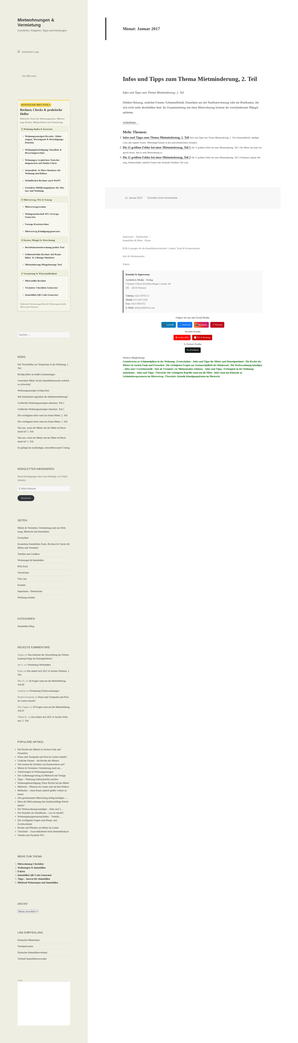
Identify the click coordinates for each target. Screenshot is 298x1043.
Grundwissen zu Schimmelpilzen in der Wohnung (149, 361)
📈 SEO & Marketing (202, 337)
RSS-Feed (23, 566)
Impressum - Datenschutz (30, 591)
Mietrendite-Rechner (35, 281)
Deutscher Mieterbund (28, 940)
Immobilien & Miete (133, 240)
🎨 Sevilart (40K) (182, 337)
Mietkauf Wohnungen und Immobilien (38, 882)
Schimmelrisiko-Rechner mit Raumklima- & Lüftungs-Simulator (43, 256)
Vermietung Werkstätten (39, 664)
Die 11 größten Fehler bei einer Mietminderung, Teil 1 (157, 147)
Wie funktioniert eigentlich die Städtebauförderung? (43, 396)
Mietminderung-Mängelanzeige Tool (43, 264)
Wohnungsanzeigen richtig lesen (33, 390)
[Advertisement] (44, 1003)
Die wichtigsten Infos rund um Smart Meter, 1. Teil (42, 421)
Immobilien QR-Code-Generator (41, 295)
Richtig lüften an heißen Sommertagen (36, 374)
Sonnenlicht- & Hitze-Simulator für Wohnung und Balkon (43, 172)
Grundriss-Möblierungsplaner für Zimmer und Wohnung (45, 189)
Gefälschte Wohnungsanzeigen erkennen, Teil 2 (41, 403)
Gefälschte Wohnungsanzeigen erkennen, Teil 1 (41, 409)
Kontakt (21, 585)
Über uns (22, 579)
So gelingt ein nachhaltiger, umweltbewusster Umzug (44, 447)
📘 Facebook (184, 324)
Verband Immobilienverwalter (32, 958)
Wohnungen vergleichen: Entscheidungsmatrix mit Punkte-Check (42, 162)
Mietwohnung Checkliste (31, 864)
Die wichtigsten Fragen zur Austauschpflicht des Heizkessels (197, 365)
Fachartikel (23, 537)
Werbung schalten (26, 597)
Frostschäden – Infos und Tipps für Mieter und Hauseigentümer (210, 361)
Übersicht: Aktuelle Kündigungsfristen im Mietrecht (192, 376)
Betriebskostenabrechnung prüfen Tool (44, 247)
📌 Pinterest (217, 324)
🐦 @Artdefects (193, 350)
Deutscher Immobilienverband (32, 952)
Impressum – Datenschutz (135, 236)
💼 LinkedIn (168, 324)
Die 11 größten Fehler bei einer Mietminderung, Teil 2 (157, 157)
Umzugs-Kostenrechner (37, 224)
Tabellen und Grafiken (29, 554)
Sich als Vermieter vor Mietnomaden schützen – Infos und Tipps (188, 369)
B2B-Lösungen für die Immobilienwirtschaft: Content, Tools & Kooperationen (161, 248)
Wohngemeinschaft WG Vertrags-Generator (42, 215)
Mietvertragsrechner (35, 207)
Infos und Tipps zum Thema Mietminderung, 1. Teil (156, 137)
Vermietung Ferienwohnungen (44, 691)
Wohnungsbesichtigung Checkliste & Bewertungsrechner (43, 151)
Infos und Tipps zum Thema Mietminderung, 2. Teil (190, 79)
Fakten (21, 871)
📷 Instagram (201, 324)
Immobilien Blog (26, 626)
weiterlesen (131, 122)
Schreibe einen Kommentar (162, 198)
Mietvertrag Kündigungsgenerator (42, 231)
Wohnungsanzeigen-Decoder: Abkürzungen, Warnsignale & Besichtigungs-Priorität (44, 139)
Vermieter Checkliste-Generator (41, 288)
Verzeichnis (23, 572)
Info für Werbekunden (133, 256)
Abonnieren (26, 498)
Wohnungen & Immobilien (31, 560)
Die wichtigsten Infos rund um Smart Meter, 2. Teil (42, 415)
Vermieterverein (25, 946)
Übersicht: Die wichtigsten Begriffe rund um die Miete (184, 372)
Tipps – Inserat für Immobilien (34, 879)
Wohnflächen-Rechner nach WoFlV (43, 180)
